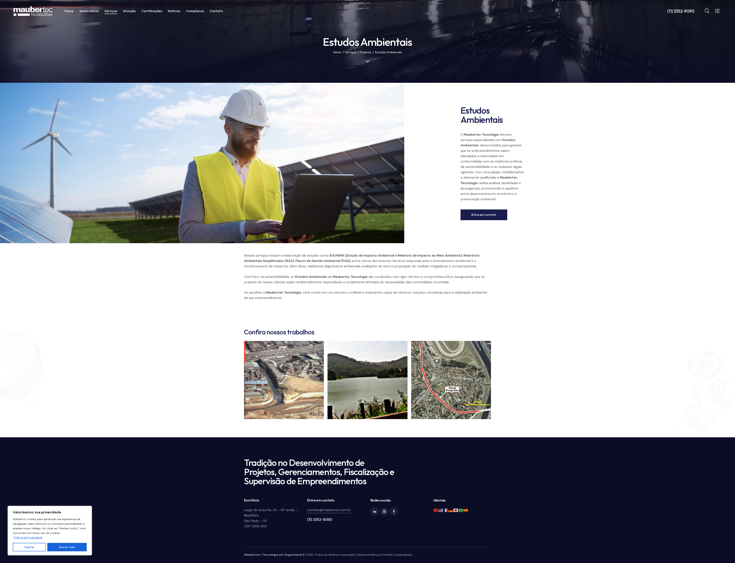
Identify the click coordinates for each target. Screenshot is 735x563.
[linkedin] (374, 511)
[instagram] (384, 511)
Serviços (350, 52)
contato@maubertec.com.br (329, 510)
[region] (50, 530)
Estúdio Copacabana (397, 555)
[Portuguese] (460, 510)
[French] (445, 510)
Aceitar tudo (67, 547)
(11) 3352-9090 (319, 519)
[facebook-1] (394, 511)
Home (337, 52)
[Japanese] (455, 510)
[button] (210, 380)
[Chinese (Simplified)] (436, 510)
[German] (450, 510)
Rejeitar (29, 547)
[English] (441, 510)
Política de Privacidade (28, 537)
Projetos (365, 52)
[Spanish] (465, 510)
